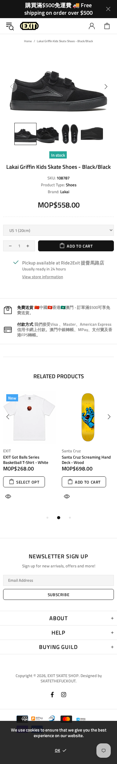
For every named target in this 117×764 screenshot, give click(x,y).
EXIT (7, 451)
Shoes (71, 185)
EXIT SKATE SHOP (29, 26)
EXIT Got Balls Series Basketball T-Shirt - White (25, 460)
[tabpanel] (29, 452)
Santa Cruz (71, 451)
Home (28, 41)
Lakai (64, 191)
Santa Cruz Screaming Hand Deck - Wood (86, 460)
